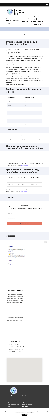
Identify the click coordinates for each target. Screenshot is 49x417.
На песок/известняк (17, 34)
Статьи (9, 402)
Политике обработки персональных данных (26, 412)
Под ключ (35, 34)
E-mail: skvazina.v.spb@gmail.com (33, 19)
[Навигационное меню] (47, 4)
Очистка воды (25, 406)
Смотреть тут (24, 165)
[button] (37, 24)
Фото (9, 401)
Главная (8, 34)
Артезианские (27, 34)
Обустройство (25, 402)
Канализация (25, 408)
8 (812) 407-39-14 (16, 53)
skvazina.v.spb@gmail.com (18, 346)
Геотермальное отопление (27, 404)
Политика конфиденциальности (14, 408)
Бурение (24, 401)
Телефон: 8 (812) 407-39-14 (32, 21)
